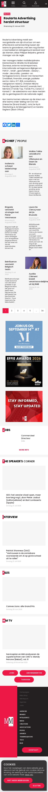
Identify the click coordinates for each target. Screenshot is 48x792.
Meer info (29, 774)
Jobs (11, 673)
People (22, 730)
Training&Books (26, 737)
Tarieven (25, 679)
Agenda (23, 702)
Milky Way (23, 695)
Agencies (23, 711)
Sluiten (37, 785)
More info (24, 450)
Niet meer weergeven (18, 780)
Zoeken (24, 6)
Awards (23, 733)
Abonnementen (34, 673)
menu (13, 6)
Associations (25, 727)
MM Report (24, 699)
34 (42, 310)
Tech (22, 740)
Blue (21, 743)
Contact (33, 750)
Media (22, 721)
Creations (24, 724)
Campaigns (24, 692)
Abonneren (35, 6)
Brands (22, 714)
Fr (46, 4)
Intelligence (24, 718)
